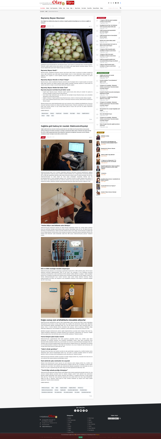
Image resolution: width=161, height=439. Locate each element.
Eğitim (89, 420)
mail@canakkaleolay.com (47, 426)
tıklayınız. (98, 434)
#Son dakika (77, 392)
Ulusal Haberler (91, 428)
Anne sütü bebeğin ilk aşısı (106, 114)
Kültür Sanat (91, 418)
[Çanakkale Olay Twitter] (74, 411)
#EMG (57, 387)
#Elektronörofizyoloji (45, 387)
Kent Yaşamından (53, 8)
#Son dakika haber (58, 392)
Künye (101, 8)
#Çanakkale (66, 113)
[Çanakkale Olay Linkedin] (86, 411)
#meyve (78, 113)
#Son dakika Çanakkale (68, 392)
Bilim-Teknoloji (91, 424)
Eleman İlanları (96, 8)
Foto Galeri (84, 8)
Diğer (71, 8)
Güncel (47, 8)
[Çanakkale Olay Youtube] (80, 411)
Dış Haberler (91, 430)
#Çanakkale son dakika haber (47, 392)
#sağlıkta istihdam (72, 387)
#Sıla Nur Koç (80, 387)
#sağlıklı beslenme (85, 113)
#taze (53, 115)
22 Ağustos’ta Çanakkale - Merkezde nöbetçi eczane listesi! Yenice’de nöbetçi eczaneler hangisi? (109, 119)
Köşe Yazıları (77, 8)
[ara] (120, 419)
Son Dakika (42, 8)
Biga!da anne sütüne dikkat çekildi (107, 40)
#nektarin (52, 113)
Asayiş (67, 8)
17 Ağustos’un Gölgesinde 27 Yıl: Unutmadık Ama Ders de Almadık (108, 161)
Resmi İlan (89, 8)
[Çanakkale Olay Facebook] (77, 411)
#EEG (53, 387)
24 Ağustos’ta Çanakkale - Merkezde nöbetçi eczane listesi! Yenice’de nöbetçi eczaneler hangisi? (109, 87)
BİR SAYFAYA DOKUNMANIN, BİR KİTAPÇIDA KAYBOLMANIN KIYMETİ (109, 143)
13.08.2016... (104, 174)
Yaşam (69, 428)
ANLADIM (80, 437)
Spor (64, 8)
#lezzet (43, 115)
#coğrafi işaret (58, 113)
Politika (60, 8)
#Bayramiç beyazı (45, 113)
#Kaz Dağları (72, 113)
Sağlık (46, 11)
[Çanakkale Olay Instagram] (83, 411)
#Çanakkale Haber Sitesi (86, 392)
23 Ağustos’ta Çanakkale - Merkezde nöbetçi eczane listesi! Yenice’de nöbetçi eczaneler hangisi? (109, 104)
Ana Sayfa (42, 11)
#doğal (48, 115)
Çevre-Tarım (70, 432)
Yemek (89, 426)
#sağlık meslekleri (63, 387)
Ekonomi (90, 422)
